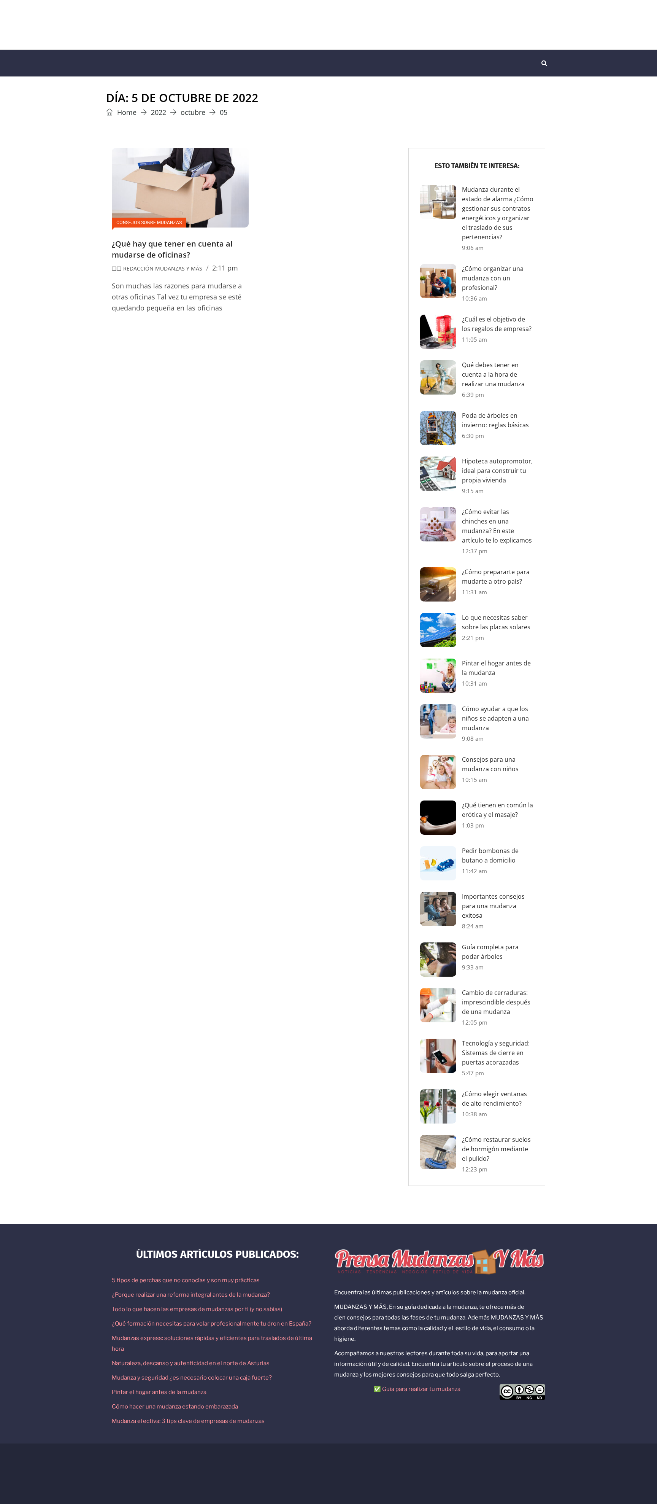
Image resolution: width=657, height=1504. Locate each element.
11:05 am (474, 339)
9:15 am (473, 491)
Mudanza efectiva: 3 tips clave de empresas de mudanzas (188, 1421)
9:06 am (473, 247)
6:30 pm (473, 435)
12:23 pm (474, 1169)
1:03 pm (473, 825)
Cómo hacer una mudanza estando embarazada (175, 1406)
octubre (193, 112)
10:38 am (474, 1114)
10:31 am (474, 683)
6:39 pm (473, 394)
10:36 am (474, 298)
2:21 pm (473, 637)
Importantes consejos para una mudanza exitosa (493, 906)
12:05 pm (474, 1022)
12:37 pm (474, 551)
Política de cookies (472, 1464)
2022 (158, 112)
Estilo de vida (246, 63)
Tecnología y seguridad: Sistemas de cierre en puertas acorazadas (496, 1052)
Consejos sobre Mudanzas (177, 63)
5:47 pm (473, 1073)
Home (125, 112)
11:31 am (474, 592)
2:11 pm (225, 267)
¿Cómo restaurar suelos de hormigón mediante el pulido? (496, 1149)
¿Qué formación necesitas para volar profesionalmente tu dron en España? (211, 1323)
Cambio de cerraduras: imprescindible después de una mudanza (496, 1002)
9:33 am (473, 967)
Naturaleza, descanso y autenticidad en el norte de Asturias (191, 1363)
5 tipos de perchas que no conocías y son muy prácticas (186, 1280)
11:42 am (474, 871)
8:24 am (473, 926)
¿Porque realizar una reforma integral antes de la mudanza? (191, 1294)
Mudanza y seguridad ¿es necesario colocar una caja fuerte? (192, 1377)
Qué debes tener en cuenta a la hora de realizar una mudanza (493, 374)
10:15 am (474, 779)
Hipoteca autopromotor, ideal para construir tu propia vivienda (497, 470)
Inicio (120, 63)
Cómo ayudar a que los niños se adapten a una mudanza (495, 718)
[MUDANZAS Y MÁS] (182, 24)
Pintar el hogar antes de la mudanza (159, 1392)
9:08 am (473, 738)
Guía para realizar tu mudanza (421, 1389)
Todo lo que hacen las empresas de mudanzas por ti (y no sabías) (197, 1309)
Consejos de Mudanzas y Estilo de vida (239, 1464)
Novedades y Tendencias (313, 63)
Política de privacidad (422, 1464)
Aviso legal (382, 1464)
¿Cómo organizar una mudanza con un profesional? (493, 278)
